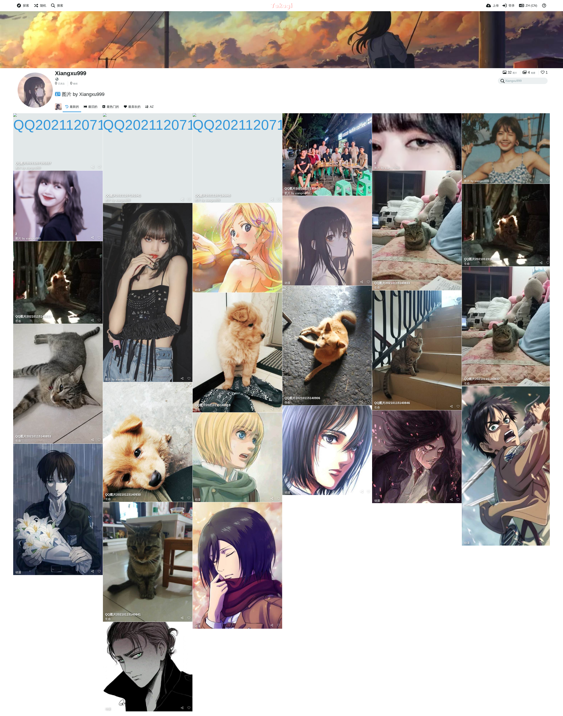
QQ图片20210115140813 (33, 316)
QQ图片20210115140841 (123, 614)
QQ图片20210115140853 (33, 436)
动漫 (198, 290)
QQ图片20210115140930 (123, 494)
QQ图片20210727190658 (302, 188)
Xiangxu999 (70, 73)
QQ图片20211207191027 (33, 163)
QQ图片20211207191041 (123, 195)
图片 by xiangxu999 (27, 168)
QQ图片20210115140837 (482, 379)
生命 (377, 287)
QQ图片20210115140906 (302, 398)
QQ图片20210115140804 (482, 259)
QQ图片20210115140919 (212, 405)
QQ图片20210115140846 (392, 403)
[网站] (57, 79)
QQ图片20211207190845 (212, 195)
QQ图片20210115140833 (392, 283)
